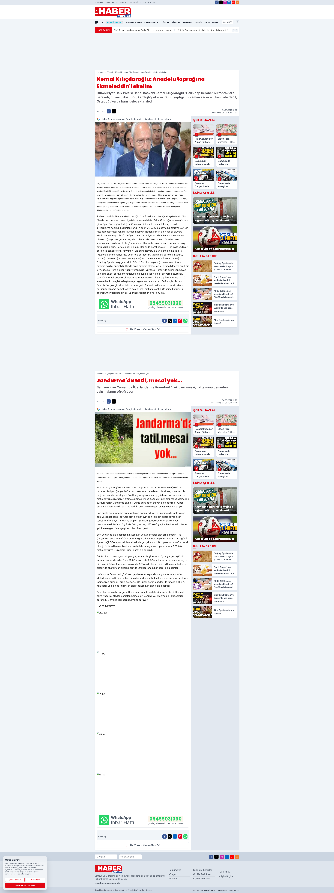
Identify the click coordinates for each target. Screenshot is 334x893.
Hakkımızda (175, 870)
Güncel (165, 22)
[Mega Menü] (96, 22)
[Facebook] (217, 2)
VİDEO (229, 22)
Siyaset (176, 22)
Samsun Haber (134, 22)
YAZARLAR (129, 857)
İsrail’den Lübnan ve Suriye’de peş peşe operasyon (142, 30)
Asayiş (198, 22)
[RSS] (237, 2)
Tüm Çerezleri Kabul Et (25, 885)
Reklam (111, 2)
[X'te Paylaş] (114, 111)
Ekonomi (187, 22)
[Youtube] (233, 2)
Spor (207, 22)
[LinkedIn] (229, 2)
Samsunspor (151, 22)
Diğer (215, 22)
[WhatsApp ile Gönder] (185, 321)
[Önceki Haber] (233, 30)
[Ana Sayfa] (102, 22)
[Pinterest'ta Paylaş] (180, 321)
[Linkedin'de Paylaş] (175, 321)
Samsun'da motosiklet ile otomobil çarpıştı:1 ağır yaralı (208, 30)
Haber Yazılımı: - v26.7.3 (215, 890)
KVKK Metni (224, 872)
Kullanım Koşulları (203, 870)
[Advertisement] (167, 51)
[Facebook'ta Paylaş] (109, 111)
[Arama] (237, 22)
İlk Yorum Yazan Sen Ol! (145, 329)
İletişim (122, 2)
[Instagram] (225, 2)
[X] (221, 2)
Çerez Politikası (201, 878)
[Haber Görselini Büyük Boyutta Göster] (143, 149)
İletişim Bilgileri (226, 876)
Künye (100, 2)
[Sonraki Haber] (236, 30)
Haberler (100, 72)
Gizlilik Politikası (202, 874)
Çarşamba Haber (114, 373)
